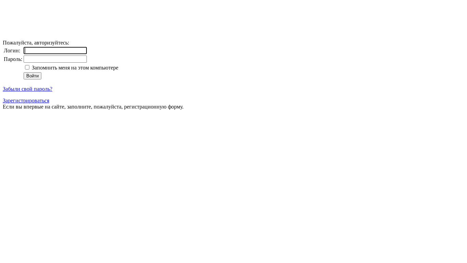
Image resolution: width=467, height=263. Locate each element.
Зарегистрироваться (26, 100)
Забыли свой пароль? (27, 89)
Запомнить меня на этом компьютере (74, 68)
